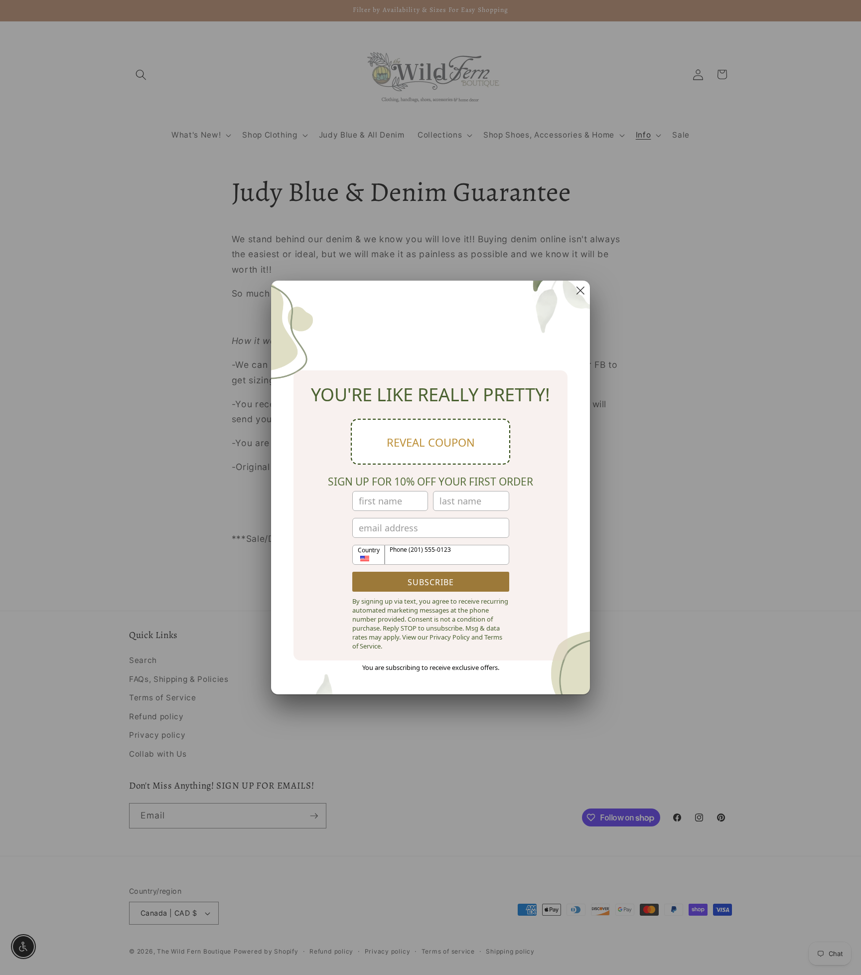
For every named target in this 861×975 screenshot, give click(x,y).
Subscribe (431, 582)
